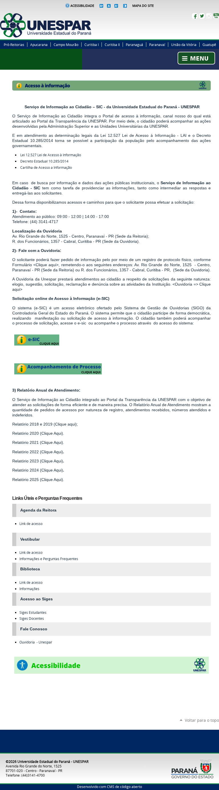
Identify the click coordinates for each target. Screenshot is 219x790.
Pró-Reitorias (14, 44)
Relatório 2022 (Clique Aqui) (37, 452)
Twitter (202, 16)
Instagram (209, 16)
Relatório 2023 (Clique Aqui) (37, 461)
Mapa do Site (143, 6)
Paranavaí (157, 44)
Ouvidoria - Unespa (35, 642)
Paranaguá (134, 44)
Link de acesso (30, 523)
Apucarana (39, 44)
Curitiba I (91, 44)
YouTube (216, 16)
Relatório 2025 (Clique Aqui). (38, 479)
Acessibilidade (82, 6)
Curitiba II (112, 44)
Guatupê (209, 44)
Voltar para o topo (202, 720)
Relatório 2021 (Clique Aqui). (38, 442)
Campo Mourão (66, 44)
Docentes (31, 618)
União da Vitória (183, 44)
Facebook (195, 16)
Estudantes (32, 612)
